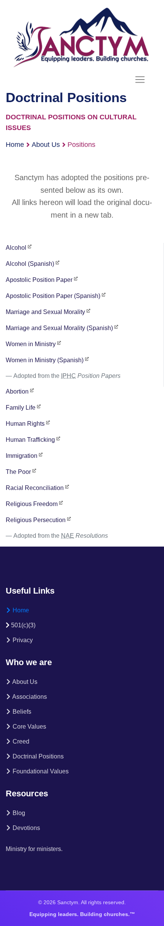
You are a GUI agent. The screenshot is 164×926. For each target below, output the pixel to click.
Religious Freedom (32, 504)
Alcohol (16, 247)
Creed (20, 741)
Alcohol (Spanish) (30, 263)
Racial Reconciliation (35, 488)
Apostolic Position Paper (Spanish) (53, 296)
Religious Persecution (36, 520)
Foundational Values (40, 771)
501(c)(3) (23, 625)
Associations (29, 696)
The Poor (18, 472)
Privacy (22, 640)
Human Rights (25, 423)
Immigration (21, 455)
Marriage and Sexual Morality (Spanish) (59, 328)
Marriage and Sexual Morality (45, 312)
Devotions (25, 828)
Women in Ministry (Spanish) (45, 360)
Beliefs (21, 711)
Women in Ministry (31, 344)
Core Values (28, 726)
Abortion (17, 391)
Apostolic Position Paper (39, 280)
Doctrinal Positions (37, 756)
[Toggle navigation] (140, 79)
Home (15, 144)
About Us (46, 144)
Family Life (20, 407)
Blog (18, 813)
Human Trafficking (30, 439)
